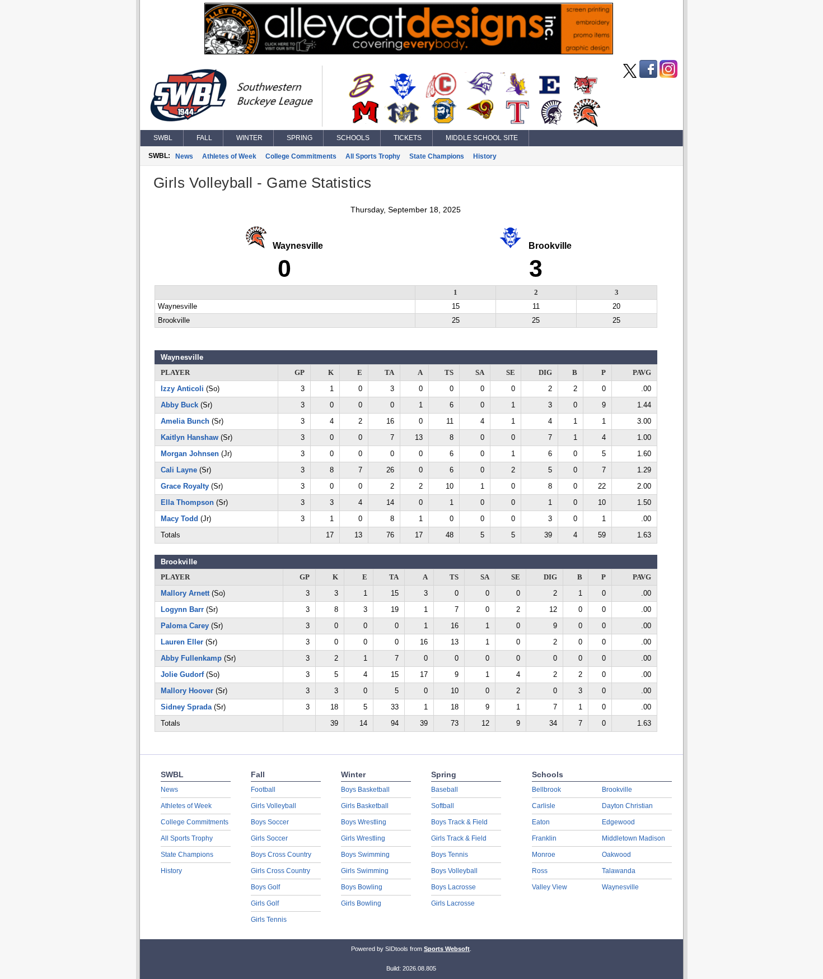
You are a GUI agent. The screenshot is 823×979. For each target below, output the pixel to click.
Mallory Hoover (187, 690)
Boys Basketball (365, 790)
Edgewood (618, 822)
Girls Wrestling (363, 838)
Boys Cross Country (281, 855)
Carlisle (543, 806)
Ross (540, 871)
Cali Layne (179, 470)
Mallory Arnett (185, 593)
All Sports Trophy (372, 156)
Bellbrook (546, 790)
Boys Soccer (270, 822)
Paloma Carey (185, 625)
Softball (442, 806)
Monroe (543, 855)
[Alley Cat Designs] (408, 51)
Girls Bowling (361, 903)
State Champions (436, 156)
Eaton (541, 822)
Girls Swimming (365, 871)
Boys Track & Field (459, 822)
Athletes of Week (229, 156)
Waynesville (620, 887)
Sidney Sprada (186, 707)
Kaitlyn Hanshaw (189, 437)
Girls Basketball (365, 806)
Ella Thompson (187, 502)
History (485, 156)
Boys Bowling (361, 887)
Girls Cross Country (280, 871)
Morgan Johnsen (190, 453)
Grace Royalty (185, 486)
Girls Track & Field (459, 838)
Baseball (444, 790)
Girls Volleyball (273, 806)
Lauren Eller (182, 642)
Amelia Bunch (185, 421)
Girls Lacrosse (453, 903)
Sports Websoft (447, 948)
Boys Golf (265, 887)
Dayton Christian (627, 806)
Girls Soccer (269, 838)
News (184, 156)
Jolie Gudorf (182, 674)
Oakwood (616, 855)
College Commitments (300, 156)
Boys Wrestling (363, 822)
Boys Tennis (449, 855)
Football (263, 790)
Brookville (617, 790)
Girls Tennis (269, 920)
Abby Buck (179, 405)
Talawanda (618, 871)
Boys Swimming (365, 855)
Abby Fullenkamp (191, 658)
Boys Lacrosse (453, 887)
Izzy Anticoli (182, 388)
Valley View (549, 887)
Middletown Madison (633, 838)
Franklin (544, 838)
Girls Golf (265, 903)
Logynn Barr (182, 609)
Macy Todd (179, 518)
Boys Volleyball (454, 871)
